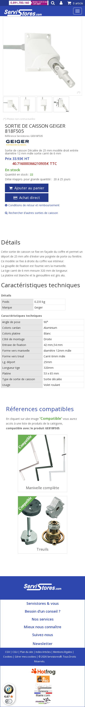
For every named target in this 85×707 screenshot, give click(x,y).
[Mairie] (43, 693)
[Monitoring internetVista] (43, 700)
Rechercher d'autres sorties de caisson (33, 213)
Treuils (42, 549)
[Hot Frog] (44, 671)
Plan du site (26, 652)
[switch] (8, 701)
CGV (7, 652)
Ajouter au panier (29, 188)
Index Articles (43, 652)
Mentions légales (62, 652)
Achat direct (29, 197)
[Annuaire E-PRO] (43, 679)
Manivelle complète (42, 487)
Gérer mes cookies (25, 656)
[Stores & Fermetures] (43, 686)
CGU (15, 652)
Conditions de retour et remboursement (34, 205)
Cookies (7, 656)
